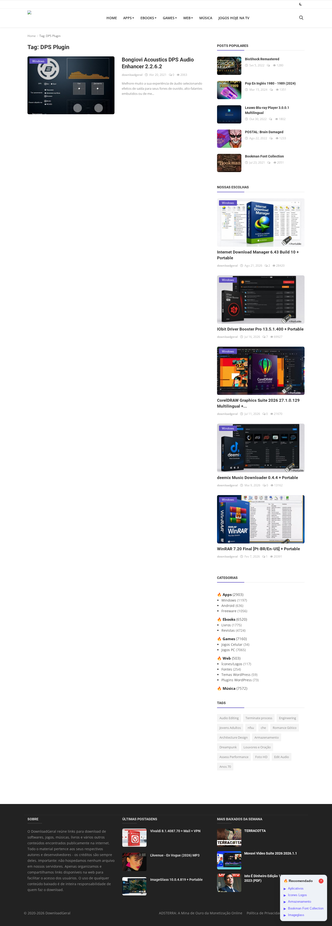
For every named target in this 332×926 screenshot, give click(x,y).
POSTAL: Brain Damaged (264, 132)
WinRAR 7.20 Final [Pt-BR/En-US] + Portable (258, 548)
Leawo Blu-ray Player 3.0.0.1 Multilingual (267, 110)
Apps (127, 18)
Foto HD (261, 757)
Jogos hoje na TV (233, 18)
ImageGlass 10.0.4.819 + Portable (176, 880)
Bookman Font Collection (264, 156)
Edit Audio (281, 757)
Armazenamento (266, 737)
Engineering (287, 718)
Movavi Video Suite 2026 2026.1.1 (270, 853)
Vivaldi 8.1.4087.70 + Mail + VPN (175, 831)
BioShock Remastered (262, 59)
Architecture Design (233, 737)
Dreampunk (228, 747)
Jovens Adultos (230, 727)
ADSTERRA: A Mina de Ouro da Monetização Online (200, 913)
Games (169, 18)
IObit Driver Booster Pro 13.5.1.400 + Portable (260, 329)
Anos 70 (225, 766)
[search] (301, 18)
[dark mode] (301, 4)
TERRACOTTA (255, 831)
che (263, 727)
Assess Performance (233, 757)
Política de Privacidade (265, 913)
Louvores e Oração (257, 747)
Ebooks (147, 18)
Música (205, 18)
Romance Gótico (285, 727)
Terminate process (258, 718)
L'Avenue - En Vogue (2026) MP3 (175, 855)
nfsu (251, 727)
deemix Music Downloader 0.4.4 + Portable (257, 477)
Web (187, 18)
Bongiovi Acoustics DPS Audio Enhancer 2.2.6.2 (158, 63)
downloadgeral (132, 75)
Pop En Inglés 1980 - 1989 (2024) (270, 83)
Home (111, 18)
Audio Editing (229, 718)
